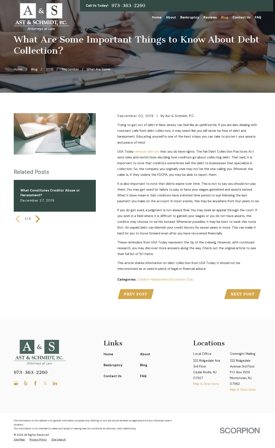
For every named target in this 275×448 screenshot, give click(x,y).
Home (108, 354)
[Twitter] (45, 383)
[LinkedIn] (55, 383)
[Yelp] (25, 383)
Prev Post (136, 294)
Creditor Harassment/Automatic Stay (165, 279)
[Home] (41, 17)
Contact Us (113, 376)
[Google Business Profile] (16, 383)
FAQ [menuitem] (258, 17)
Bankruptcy (113, 365)
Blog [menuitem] (224, 17)
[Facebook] (35, 383)
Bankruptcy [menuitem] (189, 17)
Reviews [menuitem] (210, 17)
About (145, 354)
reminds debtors (146, 151)
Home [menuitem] (157, 17)
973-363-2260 (128, 5)
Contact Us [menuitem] (241, 17)
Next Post (243, 294)
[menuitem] (19, 439)
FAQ (143, 376)
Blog (143, 365)
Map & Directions (206, 384)
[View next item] (38, 219)
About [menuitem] (171, 17)
